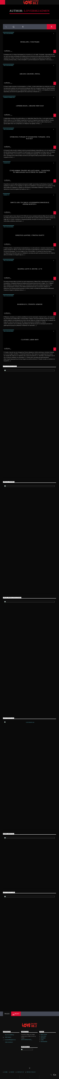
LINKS (42, 1039)
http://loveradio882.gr (9, 1034)
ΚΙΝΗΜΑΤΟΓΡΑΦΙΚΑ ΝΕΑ (9, 97)
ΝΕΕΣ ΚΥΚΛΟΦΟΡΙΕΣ (8, 33)
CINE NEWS (43, 1036)
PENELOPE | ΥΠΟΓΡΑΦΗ (29, 42)
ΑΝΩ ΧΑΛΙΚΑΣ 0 (9, 1042)
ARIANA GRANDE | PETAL (29, 74)
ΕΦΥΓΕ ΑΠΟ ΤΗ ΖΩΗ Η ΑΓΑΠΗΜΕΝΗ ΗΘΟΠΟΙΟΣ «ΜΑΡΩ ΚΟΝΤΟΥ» (30, 203)
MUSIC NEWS (44, 1034)
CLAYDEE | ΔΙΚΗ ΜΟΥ (30, 339)
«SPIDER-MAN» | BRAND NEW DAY (30, 106)
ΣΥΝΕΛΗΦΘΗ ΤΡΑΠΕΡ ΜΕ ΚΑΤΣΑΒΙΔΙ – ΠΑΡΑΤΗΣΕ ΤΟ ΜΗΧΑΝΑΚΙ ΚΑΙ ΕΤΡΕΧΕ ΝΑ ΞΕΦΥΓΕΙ (30, 171)
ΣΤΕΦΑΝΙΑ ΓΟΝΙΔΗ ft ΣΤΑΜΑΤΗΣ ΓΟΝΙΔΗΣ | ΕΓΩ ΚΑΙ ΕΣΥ (30, 137)
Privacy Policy (31, 1072)
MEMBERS (43, 1038)
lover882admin (37, 10)
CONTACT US (20, 1072)
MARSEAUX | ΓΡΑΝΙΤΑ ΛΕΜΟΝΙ (29, 304)
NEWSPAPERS (44, 1041)
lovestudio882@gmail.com (10, 1039)
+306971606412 (8, 1037)
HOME (5, 1072)
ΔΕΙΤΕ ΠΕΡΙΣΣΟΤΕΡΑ (26, 1039)
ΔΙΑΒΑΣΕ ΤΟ (6, 194)
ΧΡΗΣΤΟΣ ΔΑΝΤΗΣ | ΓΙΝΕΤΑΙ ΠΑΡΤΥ (29, 235)
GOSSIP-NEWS (7, 163)
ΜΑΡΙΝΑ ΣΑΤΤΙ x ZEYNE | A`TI (30, 269)
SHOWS (12, 1072)
